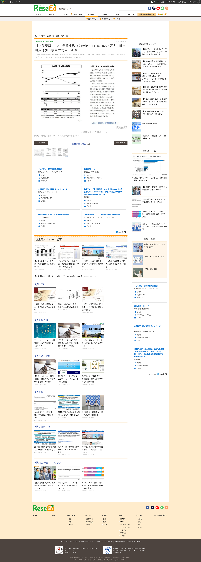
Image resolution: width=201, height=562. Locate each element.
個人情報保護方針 (120, 541)
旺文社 (42, 284)
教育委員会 (106, 19)
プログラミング (125, 527)
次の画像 (119, 142)
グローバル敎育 (125, 524)
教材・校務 (78, 14)
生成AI (51, 14)
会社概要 (97, 541)
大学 (40, 392)
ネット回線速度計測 (160, 515)
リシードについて (107, 541)
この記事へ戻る (81, 144)
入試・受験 (44, 356)
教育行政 (91, 14)
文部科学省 (92, 19)
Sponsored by (112, 232)
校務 (70, 522)
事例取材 (123, 533)
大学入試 (43, 320)
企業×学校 (123, 530)
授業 (70, 519)
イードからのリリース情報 (133, 541)
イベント (131, 14)
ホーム (38, 14)
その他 (117, 19)
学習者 (140, 519)
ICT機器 (104, 14)
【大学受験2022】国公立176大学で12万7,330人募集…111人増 (65, 276)
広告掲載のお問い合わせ (86, 541)
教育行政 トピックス (50, 462)
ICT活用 (122, 519)
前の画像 (42, 142)
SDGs (122, 522)
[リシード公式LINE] (162, 508)
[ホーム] (35, 36)
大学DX (65, 14)
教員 (139, 522)
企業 (139, 524)
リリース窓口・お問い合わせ (69, 541)
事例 (117, 14)
